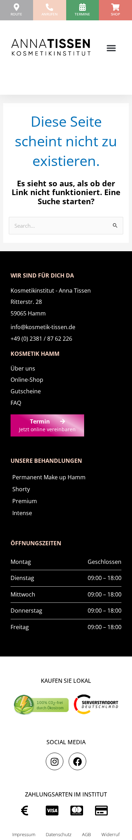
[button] (111, 47)
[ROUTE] (16, 7)
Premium (24, 501)
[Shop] (115, 7)
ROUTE (16, 14)
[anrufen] (49, 7)
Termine (82, 14)
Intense (22, 513)
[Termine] (82, 7)
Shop (115, 14)
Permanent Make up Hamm (49, 477)
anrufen (50, 14)
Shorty (21, 489)
